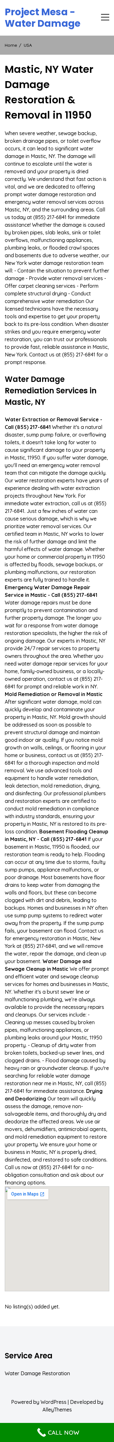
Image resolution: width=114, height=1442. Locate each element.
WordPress (53, 1402)
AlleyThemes (57, 1409)
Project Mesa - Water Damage (42, 17)
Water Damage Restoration (37, 1373)
